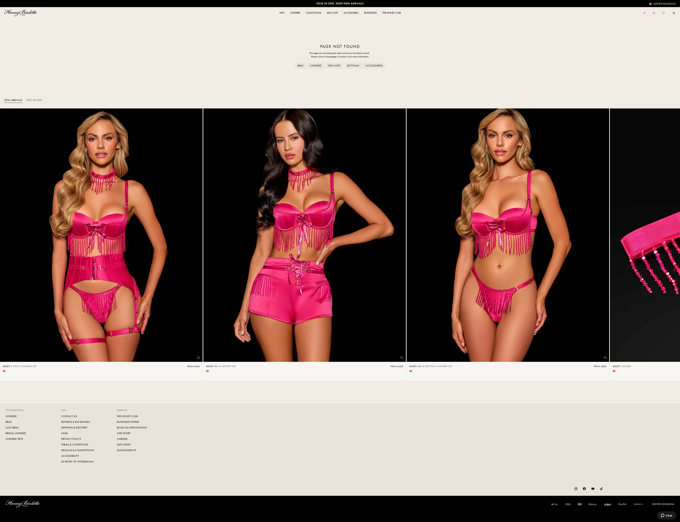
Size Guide (124, 444)
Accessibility (70, 456)
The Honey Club (127, 416)
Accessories (374, 65)
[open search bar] (654, 13)
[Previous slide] (7, 244)
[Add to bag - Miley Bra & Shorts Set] (401, 357)
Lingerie (315, 65)
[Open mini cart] (673, 13)
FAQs (64, 433)
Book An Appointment (132, 427)
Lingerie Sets (14, 438)
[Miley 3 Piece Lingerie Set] (101, 235)
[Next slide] (673, 244)
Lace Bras (12, 427)
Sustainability (126, 450)
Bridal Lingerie (16, 433)
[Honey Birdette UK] (21, 13)
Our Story (124, 433)
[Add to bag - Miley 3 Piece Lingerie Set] (198, 357)
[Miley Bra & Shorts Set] (304, 235)
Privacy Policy (71, 438)
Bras (301, 65)
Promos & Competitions (77, 450)
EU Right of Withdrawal (77, 461)
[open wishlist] (663, 13)
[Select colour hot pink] (4, 371)
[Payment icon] (638, 504)
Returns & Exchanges (75, 421)
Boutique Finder (128, 421)
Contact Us (69, 416)
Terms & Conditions (74, 444)
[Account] (645, 13)
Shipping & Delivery (74, 427)
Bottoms (353, 65)
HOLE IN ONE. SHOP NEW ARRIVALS (340, 3)
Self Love (334, 65)
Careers (122, 438)
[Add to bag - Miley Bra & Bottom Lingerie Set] (605, 357)
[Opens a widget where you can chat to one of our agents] (666, 515)
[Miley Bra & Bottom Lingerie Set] (508, 235)
